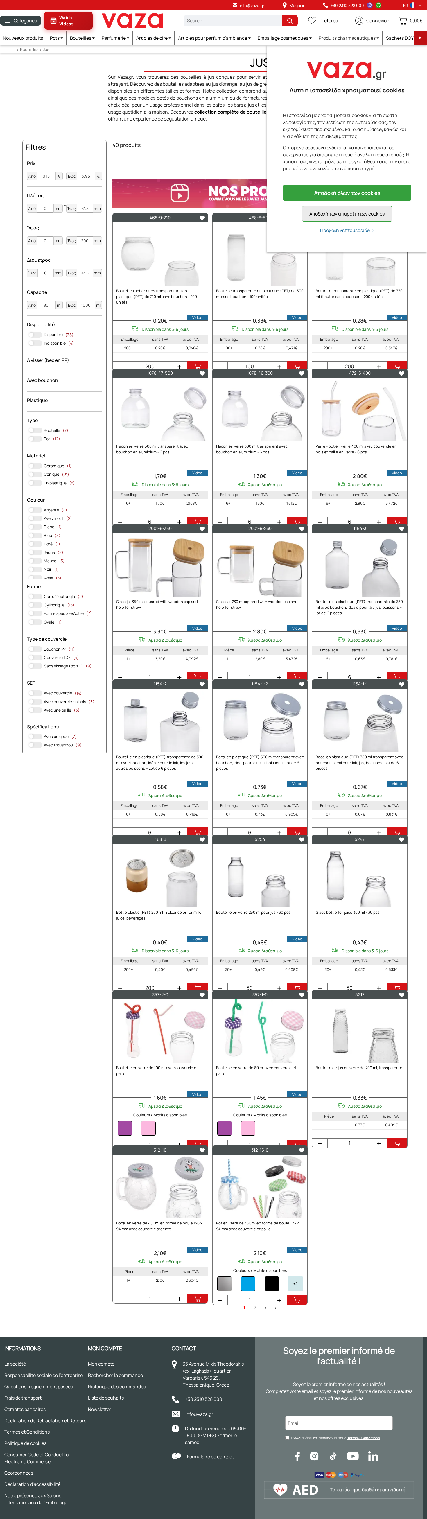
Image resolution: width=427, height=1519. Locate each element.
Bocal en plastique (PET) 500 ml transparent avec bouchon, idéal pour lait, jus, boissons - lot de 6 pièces (260, 762)
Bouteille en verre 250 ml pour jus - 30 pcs (253, 912)
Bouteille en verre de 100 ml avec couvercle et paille (157, 1070)
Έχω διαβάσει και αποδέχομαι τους (335, 1437)
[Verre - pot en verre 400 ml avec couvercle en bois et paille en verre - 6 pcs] (359, 409)
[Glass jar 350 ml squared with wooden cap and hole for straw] (160, 565)
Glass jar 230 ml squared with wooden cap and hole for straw (256, 604)
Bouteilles (29, 49)
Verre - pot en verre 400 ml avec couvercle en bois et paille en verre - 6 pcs (356, 449)
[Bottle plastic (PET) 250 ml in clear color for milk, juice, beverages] (160, 875)
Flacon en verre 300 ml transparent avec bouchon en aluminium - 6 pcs (252, 449)
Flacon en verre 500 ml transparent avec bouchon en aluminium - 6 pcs (152, 449)
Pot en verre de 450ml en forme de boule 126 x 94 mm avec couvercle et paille (257, 1225)
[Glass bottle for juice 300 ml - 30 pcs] (359, 875)
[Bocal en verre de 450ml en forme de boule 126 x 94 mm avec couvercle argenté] (160, 1186)
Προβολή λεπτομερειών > (347, 230)
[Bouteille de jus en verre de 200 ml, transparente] (359, 1031)
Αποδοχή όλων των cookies (347, 192)
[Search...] (290, 20)
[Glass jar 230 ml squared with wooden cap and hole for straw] (260, 565)
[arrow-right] (420, 38)
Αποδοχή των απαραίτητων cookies (347, 214)
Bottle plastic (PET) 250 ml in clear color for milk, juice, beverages (158, 915)
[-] (120, 366)
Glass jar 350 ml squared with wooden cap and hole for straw (157, 604)
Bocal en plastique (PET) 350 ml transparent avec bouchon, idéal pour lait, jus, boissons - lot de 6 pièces (359, 762)
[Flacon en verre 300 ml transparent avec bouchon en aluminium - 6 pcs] (260, 409)
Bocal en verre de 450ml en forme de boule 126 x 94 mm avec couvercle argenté (159, 1225)
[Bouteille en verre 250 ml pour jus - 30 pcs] (260, 875)
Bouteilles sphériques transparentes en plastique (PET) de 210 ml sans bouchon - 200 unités (156, 296)
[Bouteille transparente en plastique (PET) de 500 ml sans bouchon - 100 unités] (260, 254)
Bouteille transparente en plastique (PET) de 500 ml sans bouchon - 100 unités (260, 293)
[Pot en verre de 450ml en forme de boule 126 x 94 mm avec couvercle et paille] (260, 1186)
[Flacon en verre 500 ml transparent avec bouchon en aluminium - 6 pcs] (160, 409)
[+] (179, 366)
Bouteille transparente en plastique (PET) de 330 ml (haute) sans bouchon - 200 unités (359, 293)
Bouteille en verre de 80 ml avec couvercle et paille (256, 1070)
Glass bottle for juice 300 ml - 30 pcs (348, 912)
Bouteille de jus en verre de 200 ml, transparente (359, 1067)
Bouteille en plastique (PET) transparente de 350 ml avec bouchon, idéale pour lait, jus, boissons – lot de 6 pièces (359, 607)
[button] (56, 38)
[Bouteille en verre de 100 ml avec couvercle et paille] (160, 1031)
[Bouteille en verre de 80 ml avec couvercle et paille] (260, 1031)
